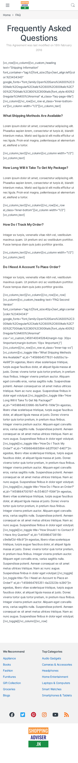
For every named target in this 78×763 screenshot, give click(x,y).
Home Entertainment (55, 676)
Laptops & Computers (56, 683)
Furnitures (9, 676)
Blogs (6, 695)
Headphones (50, 670)
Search (73, 5)
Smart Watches (51, 689)
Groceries (9, 689)
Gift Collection (12, 683)
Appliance (9, 658)
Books (7, 664)
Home (6, 15)
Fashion (8, 670)
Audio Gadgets (51, 658)
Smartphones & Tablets (57, 695)
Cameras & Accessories (57, 664)
